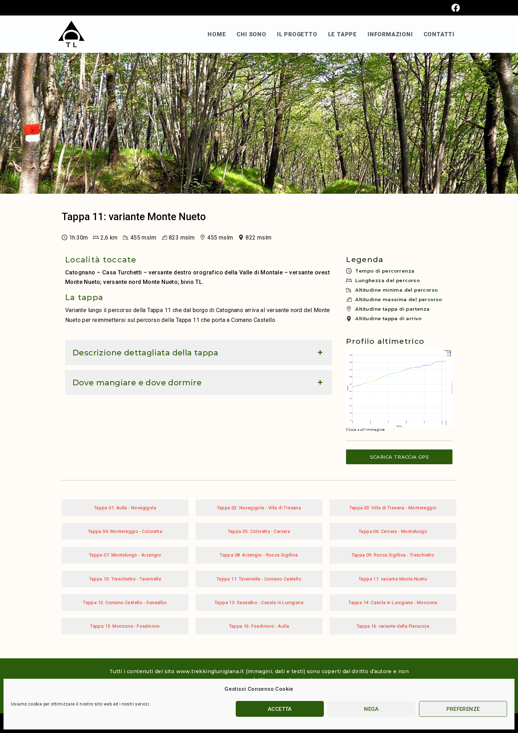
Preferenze (463, 709)
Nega (371, 709)
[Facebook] (455, 8)
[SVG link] (71, 34)
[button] (199, 353)
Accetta (280, 709)
